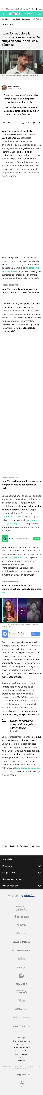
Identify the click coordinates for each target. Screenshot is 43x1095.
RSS (21, 1057)
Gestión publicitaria (21, 1054)
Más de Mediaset (10, 885)
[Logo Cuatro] (21, 925)
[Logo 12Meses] (22, 1000)
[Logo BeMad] (21, 976)
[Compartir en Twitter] (28, 122)
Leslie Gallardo (16, 557)
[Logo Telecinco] (21, 917)
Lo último (5, 19)
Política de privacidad (21, 1044)
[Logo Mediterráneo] (21, 1026)
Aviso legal (21, 1038)
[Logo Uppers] (21, 984)
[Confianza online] (21, 1086)
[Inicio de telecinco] (3, 14)
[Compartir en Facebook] (39, 122)
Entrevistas (26, 19)
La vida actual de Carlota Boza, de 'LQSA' (18, 9)
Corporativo (8, 872)
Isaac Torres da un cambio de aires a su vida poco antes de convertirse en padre (21, 484)
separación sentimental (14, 516)
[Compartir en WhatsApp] (23, 122)
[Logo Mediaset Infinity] (21, 908)
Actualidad (16, 19)
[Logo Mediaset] (21, 897)
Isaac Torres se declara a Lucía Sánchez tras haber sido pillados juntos (21, 587)
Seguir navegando (11, 879)
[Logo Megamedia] (23, 1074)
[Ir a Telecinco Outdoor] (14, 14)
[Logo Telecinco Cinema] (21, 992)
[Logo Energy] (21, 967)
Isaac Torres (36, 846)
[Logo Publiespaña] (21, 1018)
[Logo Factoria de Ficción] (21, 950)
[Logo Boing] (21, 959)
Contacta (21, 1060)
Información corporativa (21, 1041)
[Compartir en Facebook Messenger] (34, 122)
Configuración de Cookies (21, 1047)
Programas (7, 865)
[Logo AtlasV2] (22, 1009)
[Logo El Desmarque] (21, 942)
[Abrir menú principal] (39, 14)
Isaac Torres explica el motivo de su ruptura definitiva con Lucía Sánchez (20, 291)
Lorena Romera (14, 86)
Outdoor (13, 846)
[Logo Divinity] (21, 934)
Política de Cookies (21, 1051)
